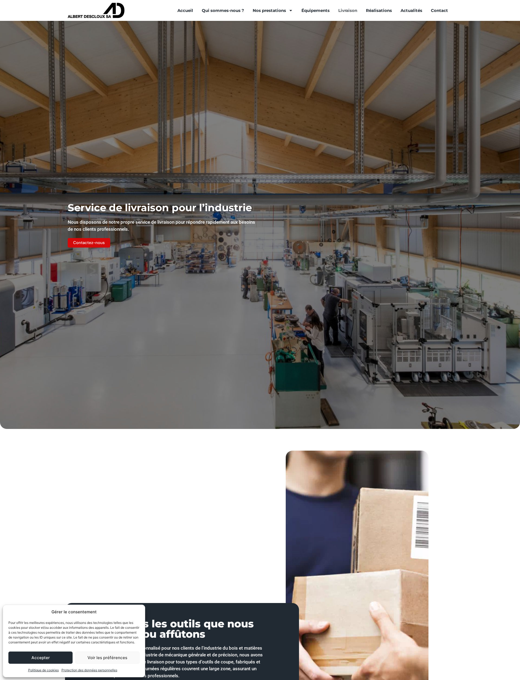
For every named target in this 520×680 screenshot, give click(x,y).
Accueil (185, 10)
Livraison (347, 10)
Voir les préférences (107, 657)
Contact (439, 10)
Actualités (411, 10)
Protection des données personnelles (89, 670)
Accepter (40, 657)
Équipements (315, 10)
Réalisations (379, 10)
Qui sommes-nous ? (223, 10)
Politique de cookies (43, 670)
